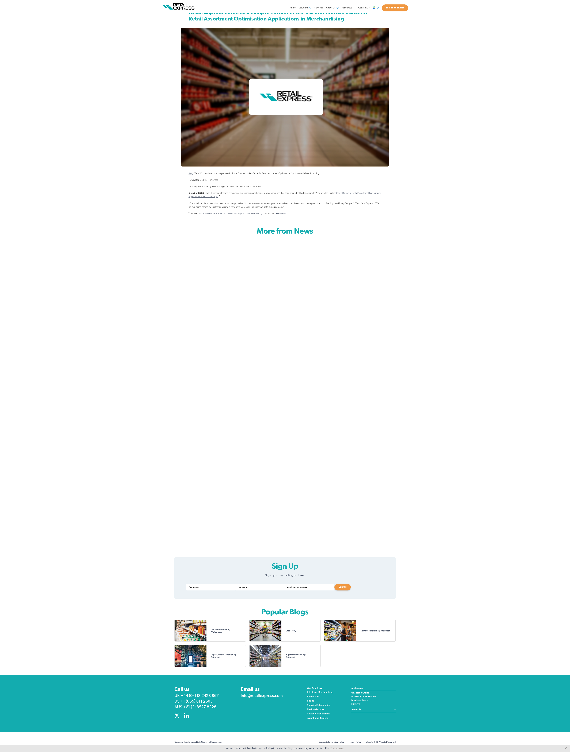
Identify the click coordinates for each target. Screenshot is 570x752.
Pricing (310, 701)
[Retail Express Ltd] (179, 6)
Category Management (318, 714)
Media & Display (315, 709)
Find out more (337, 748)
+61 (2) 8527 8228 (199, 707)
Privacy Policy (355, 742)
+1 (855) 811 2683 (196, 701)
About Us (330, 8)
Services (318, 8)
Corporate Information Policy (331, 742)
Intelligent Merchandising (320, 692)
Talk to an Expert (395, 8)
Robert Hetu (281, 214)
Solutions (303, 8)
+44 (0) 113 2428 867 (199, 696)
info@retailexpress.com (262, 696)
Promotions (313, 696)
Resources (347, 8)
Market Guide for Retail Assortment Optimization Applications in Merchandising (230, 214)
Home (292, 8)
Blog (191, 173)
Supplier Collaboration (318, 705)
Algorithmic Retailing (317, 718)
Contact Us (364, 8)
